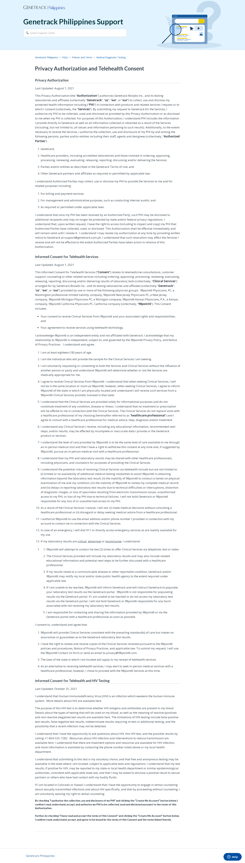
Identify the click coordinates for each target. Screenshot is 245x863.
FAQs (65, 57)
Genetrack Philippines (46, 57)
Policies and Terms (82, 57)
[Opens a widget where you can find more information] (232, 857)
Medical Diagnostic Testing (111, 57)
